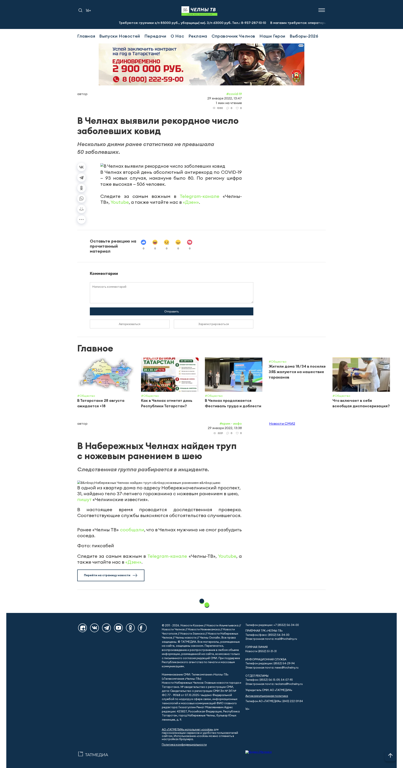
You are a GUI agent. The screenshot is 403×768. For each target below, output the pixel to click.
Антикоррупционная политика (266, 695)
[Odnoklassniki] (130, 627)
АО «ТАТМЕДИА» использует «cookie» (187, 729)
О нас (177, 36)
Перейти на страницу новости (107, 575)
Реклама (197, 36)
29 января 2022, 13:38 (225, 428)
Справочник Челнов (233, 36)
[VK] (94, 627)
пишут (84, 499)
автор (82, 94)
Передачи (155, 36)
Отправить (171, 311)
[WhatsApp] (81, 198)
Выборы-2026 (304, 36)
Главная (86, 36)
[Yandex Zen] (82, 627)
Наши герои (272, 36)
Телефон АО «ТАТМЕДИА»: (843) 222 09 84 (274, 701)
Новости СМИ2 (282, 423)
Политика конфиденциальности (184, 744)
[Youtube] (118, 627)
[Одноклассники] (81, 188)
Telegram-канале (199, 196)
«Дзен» (191, 202)
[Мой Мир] (81, 209)
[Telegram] (81, 177)
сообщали (132, 530)
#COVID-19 (234, 94)
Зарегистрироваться (213, 324)
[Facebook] (142, 627)
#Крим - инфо (231, 423)
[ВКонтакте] (81, 167)
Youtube (120, 202)
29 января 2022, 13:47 (224, 98)
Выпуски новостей (119, 36)
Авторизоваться (129, 324)
